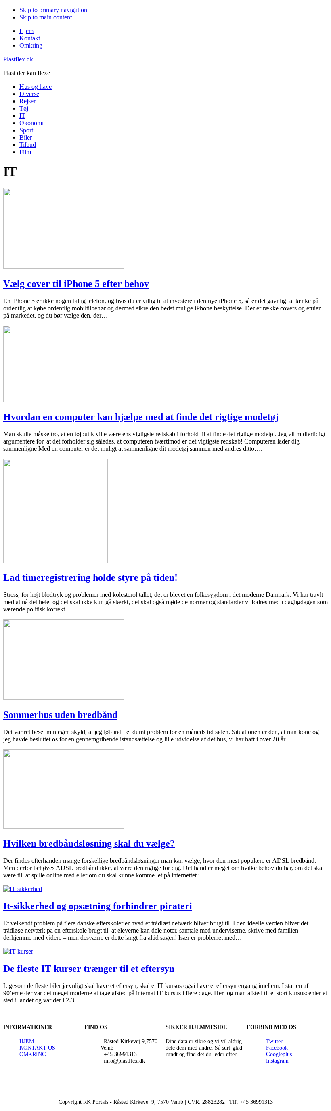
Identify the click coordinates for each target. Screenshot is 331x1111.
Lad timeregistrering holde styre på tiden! (90, 577)
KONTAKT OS (37, 1048)
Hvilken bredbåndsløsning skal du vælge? (89, 843)
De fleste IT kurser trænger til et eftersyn (88, 968)
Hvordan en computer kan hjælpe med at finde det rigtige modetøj (141, 417)
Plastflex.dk (18, 59)
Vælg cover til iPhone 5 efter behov (76, 283)
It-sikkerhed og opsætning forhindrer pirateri (97, 906)
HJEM (26, 1041)
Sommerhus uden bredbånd (60, 714)
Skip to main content (45, 17)
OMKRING (32, 1054)
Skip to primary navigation (53, 9)
